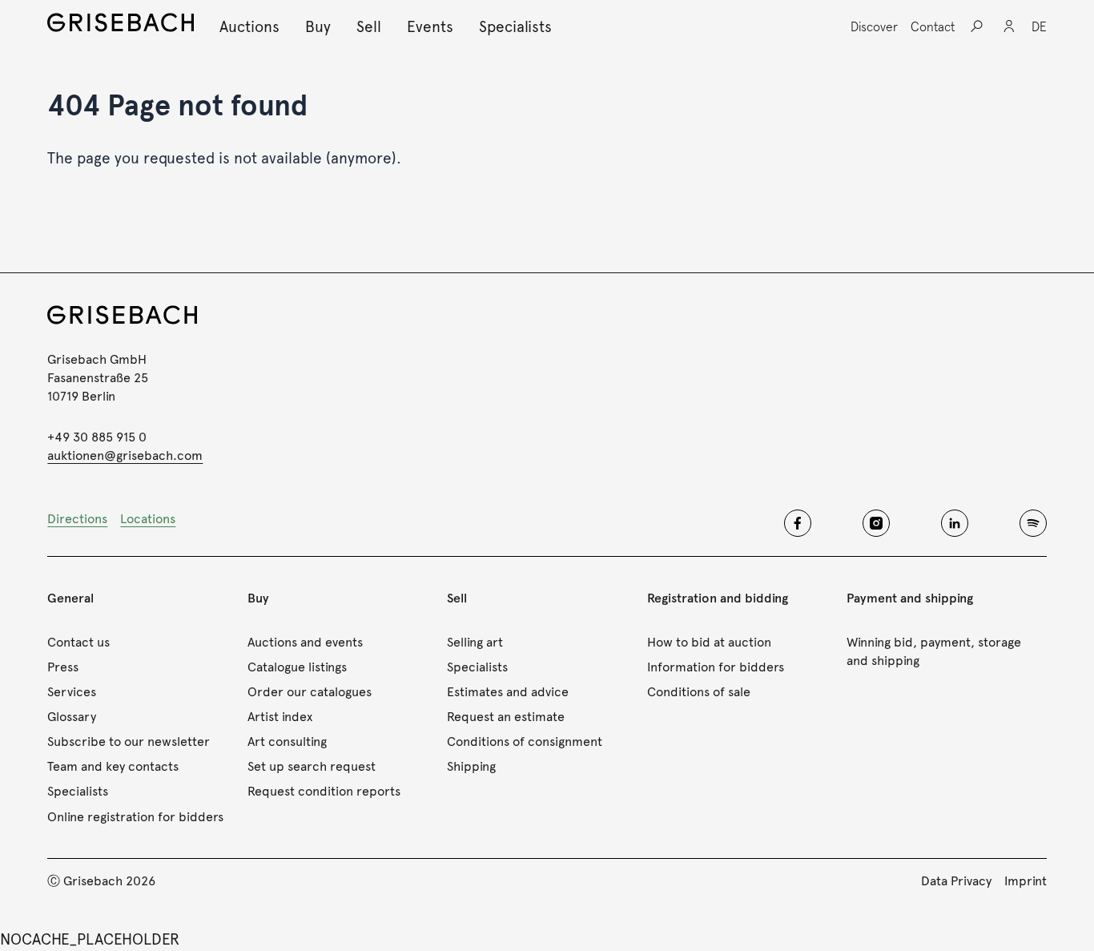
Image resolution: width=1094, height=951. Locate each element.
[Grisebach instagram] (876, 523)
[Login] (1009, 26)
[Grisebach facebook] (797, 523)
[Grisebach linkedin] (954, 523)
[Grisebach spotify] (1033, 523)
